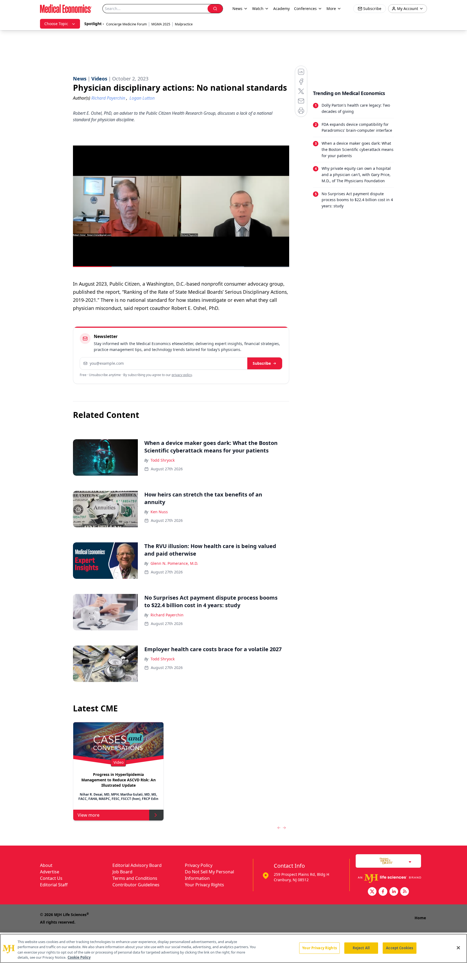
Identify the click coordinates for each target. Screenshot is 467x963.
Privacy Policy (198, 865)
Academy (281, 8)
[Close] (458, 948)
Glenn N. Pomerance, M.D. (174, 563)
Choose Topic (56, 23)
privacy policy (182, 375)
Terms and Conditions (134, 878)
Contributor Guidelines (135, 885)
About (46, 865)
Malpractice (184, 24)
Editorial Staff (54, 885)
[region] (233, 948)
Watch (257, 8)
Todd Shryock (163, 460)
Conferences (305, 8)
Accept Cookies (399, 947)
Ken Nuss (159, 511)
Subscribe (262, 363)
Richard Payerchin (167, 614)
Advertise (49, 872)
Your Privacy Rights (204, 885)
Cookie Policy (79, 957)
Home (420, 917)
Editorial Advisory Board (137, 865)
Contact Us (51, 878)
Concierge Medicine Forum (126, 24)
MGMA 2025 (160, 24)
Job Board (122, 872)
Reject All (361, 947)
